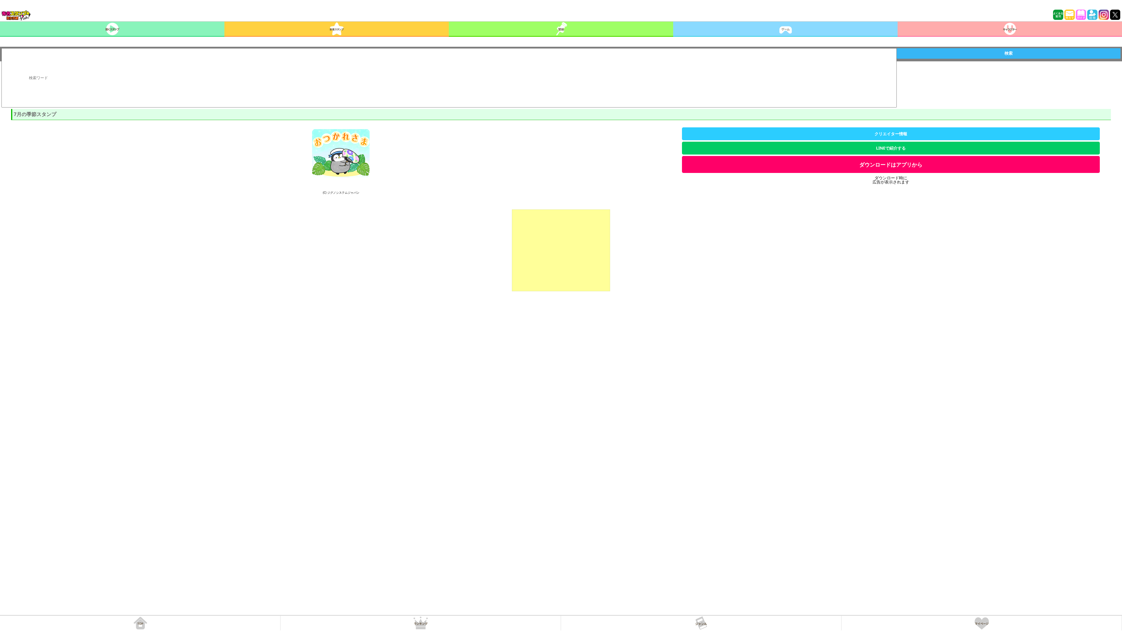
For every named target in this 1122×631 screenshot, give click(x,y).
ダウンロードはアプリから (890, 164)
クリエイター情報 (891, 133)
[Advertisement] (561, 250)
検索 (1009, 53)
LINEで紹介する (891, 148)
